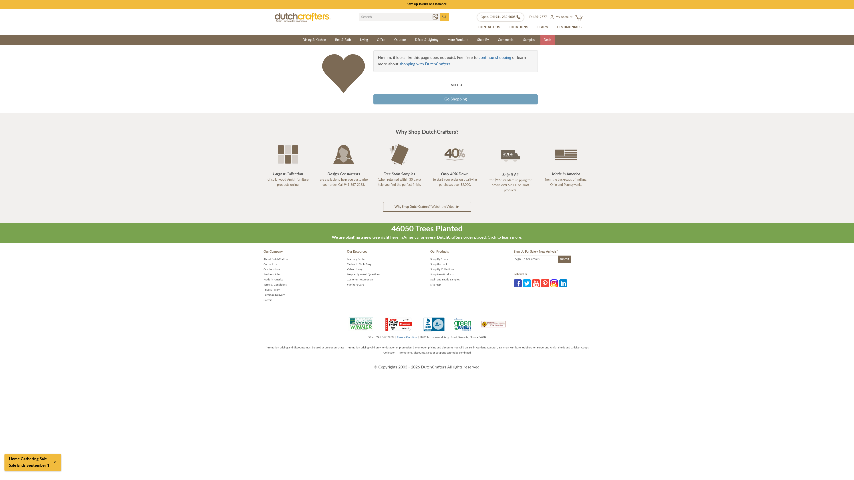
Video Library (355, 269)
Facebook (518, 283)
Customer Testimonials (360, 279)
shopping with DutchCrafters (424, 64)
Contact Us (270, 264)
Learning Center (356, 259)
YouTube (536, 283)
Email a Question (407, 337)
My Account (563, 17)
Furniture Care (355, 284)
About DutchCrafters (276, 259)
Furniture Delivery (274, 295)
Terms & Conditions (275, 284)
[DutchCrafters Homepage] (302, 17)
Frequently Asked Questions (363, 274)
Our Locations (272, 269)
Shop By (483, 40)
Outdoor (400, 40)
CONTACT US (489, 27)
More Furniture (457, 40)
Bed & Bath (343, 40)
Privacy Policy (272, 289)
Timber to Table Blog (359, 264)
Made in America (273, 279)
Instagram (554, 283)
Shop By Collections (442, 269)
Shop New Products (442, 274)
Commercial (506, 40)
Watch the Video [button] (425, 206)
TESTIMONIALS (569, 27)
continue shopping (495, 58)
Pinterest (545, 283)
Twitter (527, 283)
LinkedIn (563, 283)
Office (381, 40)
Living (364, 40)
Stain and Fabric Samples (445, 279)
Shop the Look (438, 264)
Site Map (435, 284)
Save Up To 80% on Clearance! (427, 4)
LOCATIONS (518, 27)
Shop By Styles (439, 259)
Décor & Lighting (426, 40)
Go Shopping (455, 99)
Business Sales (272, 274)
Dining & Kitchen (314, 40)
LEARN (542, 27)
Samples (529, 40)
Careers (268, 300)
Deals (547, 40)
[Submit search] (444, 17)
